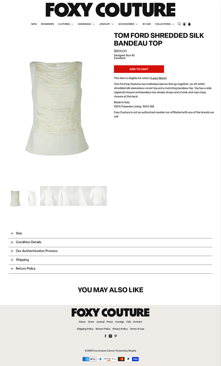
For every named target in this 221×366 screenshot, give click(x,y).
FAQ (128, 322)
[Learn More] (158, 78)
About (82, 322)
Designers (47, 24)
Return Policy (103, 329)
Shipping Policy (85, 329)
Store (91, 322)
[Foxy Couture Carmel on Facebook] (105, 337)
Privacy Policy (120, 329)
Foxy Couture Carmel (103, 351)
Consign (119, 322)
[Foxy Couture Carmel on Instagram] (110, 337)
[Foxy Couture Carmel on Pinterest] (115, 337)
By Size (147, 24)
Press (110, 322)
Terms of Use (137, 329)
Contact (137, 322)
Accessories (126, 24)
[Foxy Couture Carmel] (110, 10)
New (34, 24)
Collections (163, 24)
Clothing (64, 24)
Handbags (84, 24)
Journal (100, 322)
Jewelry (104, 24)
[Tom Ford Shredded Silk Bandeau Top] (57, 107)
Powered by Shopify (126, 351)
